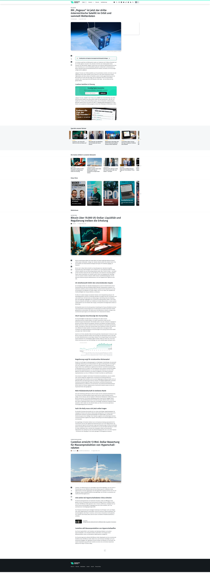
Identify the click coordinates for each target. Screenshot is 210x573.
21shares (109, 263)
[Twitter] (116, 2)
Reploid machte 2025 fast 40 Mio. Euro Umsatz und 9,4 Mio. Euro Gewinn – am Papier (110, 170)
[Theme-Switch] (137, 2)
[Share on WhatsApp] (71, 64)
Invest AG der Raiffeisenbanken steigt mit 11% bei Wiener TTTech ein (127, 170)
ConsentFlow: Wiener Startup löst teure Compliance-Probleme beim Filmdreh (112, 143)
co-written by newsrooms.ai (84, 450)
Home (83, 2)
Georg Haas (74, 450)
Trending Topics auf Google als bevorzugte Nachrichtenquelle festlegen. (93, 58)
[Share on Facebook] (71, 55)
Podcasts (97, 2)
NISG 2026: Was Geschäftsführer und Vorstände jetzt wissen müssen (79, 143)
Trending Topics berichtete (104, 102)
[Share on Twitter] (71, 58)
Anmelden (103, 93)
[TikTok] (126, 2)
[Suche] (132, 2)
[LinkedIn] (121, 2)
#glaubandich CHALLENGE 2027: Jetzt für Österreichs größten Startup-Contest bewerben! (95, 143)
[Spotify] (128, 2)
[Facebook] (114, 2)
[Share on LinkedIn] (71, 61)
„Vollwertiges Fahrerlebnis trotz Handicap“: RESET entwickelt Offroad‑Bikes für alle (128, 143)
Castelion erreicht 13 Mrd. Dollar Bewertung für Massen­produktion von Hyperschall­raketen (94, 170)
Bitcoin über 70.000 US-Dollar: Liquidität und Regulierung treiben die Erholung (77, 170)
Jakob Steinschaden (76, 562)
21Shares (74, 223)
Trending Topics (74, 19)
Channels (90, 2)
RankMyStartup (104, 2)
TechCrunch (89, 490)
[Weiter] (140, 139)
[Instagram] (119, 2)
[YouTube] (123, 2)
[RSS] (130, 2)
